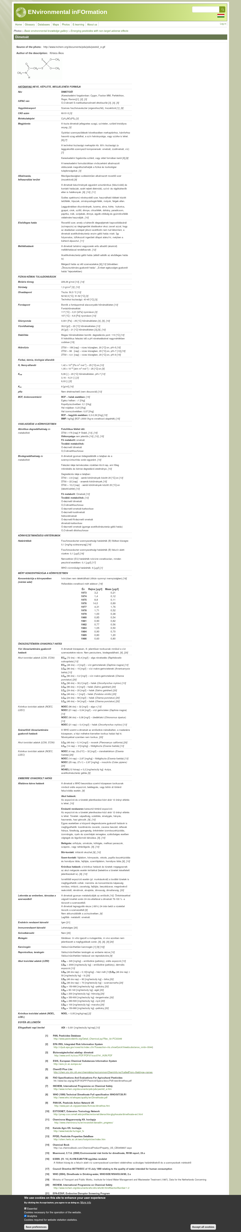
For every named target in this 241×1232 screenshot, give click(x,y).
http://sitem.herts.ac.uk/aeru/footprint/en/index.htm (80, 1139)
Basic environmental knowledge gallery (46, 30)
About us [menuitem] (92, 24)
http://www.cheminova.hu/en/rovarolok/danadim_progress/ (83, 1122)
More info (85, 1202)
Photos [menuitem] (66, 24)
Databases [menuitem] (44, 24)
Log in (223, 23)
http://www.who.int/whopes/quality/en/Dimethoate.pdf (80, 1097)
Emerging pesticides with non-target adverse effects (99, 30)
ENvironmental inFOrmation (66, 11)
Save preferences (36, 1226)
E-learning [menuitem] (78, 24)
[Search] (222, 9)
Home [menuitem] (18, 24)
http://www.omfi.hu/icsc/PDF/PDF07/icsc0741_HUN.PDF (83, 1055)
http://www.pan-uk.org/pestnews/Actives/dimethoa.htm (82, 1105)
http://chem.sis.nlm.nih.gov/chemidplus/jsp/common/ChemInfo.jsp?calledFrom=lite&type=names (103, 1072)
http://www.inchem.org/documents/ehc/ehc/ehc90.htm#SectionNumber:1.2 (91, 1187)
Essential (32, 1208)
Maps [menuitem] (56, 24)
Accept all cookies (203, 1226)
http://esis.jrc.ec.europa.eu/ (68, 1064)
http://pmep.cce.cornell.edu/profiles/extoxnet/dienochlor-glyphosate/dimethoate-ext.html (98, 1114)
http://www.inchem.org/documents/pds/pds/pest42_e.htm (83, 1089)
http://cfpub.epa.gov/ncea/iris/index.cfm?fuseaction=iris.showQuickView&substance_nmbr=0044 (103, 1047)
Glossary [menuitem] (30, 24)
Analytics (32, 1216)
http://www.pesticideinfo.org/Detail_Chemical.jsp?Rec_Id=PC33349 (88, 1038)
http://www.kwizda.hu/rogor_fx (69, 1131)
